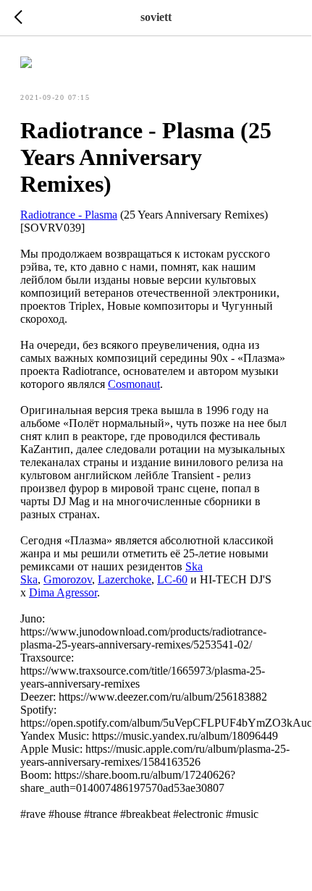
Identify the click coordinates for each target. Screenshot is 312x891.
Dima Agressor (63, 592)
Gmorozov (67, 579)
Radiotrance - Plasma (68, 214)
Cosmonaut (134, 384)
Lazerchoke (124, 579)
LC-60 (172, 579)
